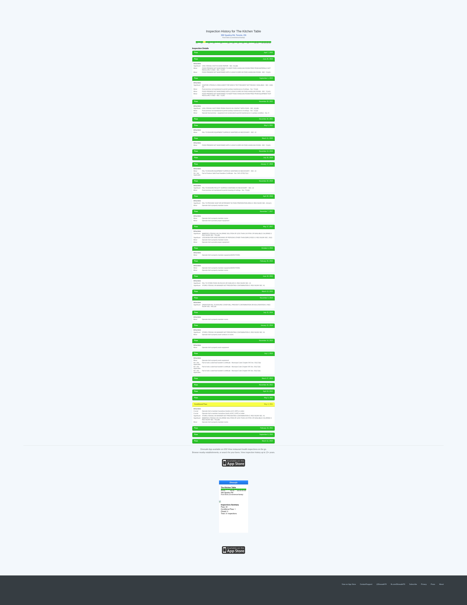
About (441, 584)
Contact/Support (366, 584)
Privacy (424, 584)
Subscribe (413, 584)
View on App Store (349, 584)
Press (433, 584)
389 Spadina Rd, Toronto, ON (233, 35)
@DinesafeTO (381, 584)
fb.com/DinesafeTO (398, 584)
